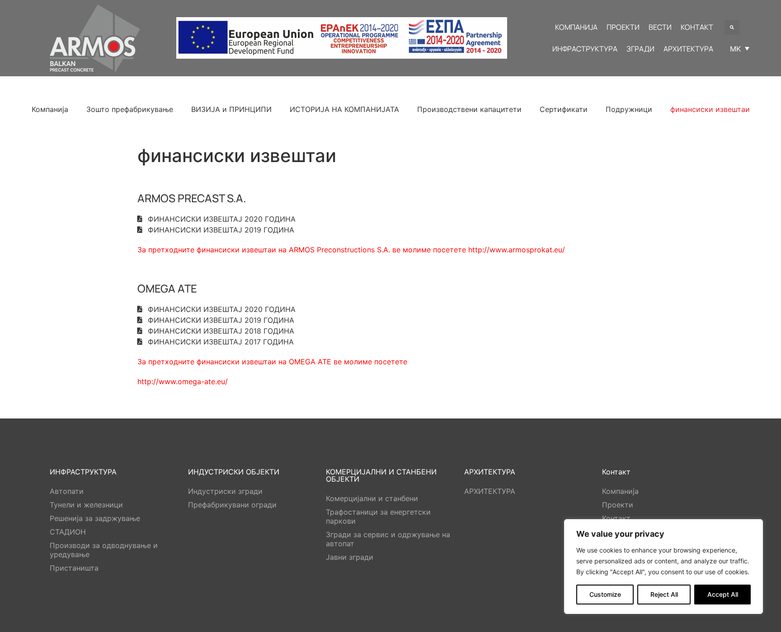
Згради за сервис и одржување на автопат (388, 539)
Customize (605, 594)
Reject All (664, 594)
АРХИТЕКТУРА (489, 491)
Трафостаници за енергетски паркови (378, 516)
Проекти (617, 504)
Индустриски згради (225, 491)
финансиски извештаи (710, 109)
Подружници (629, 109)
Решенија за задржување (95, 518)
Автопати (67, 491)
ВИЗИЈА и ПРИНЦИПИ (231, 109)
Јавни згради (349, 557)
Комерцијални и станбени (372, 498)
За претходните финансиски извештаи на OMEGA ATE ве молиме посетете (272, 361)
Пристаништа (74, 567)
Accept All (722, 594)
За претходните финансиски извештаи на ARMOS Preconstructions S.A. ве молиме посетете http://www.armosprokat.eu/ (351, 249)
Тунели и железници (86, 504)
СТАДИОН (68, 531)
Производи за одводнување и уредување (104, 550)
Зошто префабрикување (129, 109)
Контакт (616, 518)
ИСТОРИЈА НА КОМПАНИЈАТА (344, 109)
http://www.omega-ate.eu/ (182, 381)
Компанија (50, 109)
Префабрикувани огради (232, 504)
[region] (663, 566)
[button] (732, 27)
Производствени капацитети (469, 109)
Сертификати (564, 109)
